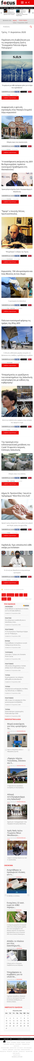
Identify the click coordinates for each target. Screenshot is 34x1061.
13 (17, 1021)
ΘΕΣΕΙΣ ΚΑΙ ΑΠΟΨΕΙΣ (25, 1049)
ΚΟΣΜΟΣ (23, 1042)
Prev (6, 750)
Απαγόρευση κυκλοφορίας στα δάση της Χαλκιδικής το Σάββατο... (16, 690)
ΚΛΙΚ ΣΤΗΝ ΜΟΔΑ (27, 1047)
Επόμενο (4, 599)
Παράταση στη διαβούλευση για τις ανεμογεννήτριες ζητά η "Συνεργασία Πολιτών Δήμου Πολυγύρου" (15, 43)
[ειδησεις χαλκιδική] (4, 1041)
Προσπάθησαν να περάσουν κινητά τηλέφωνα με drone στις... (16, 644)
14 (21, 1021)
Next (29, 750)
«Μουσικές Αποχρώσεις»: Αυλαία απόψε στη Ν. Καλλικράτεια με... (15, 667)
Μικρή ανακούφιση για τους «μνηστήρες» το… (17, 726)
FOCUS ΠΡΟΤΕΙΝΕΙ (5, 1047)
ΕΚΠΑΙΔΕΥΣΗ (9, 1051)
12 (13, 1021)
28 (21, 1026)
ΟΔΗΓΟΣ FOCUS (16, 1055)
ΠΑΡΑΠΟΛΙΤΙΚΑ (13, 1047)
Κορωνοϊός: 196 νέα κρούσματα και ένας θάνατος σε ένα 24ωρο (17, 272)
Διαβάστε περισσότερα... (10, 98)
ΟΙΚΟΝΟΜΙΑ (10, 362)
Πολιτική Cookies (26, 1037)
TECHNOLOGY (22, 1051)
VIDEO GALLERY (16, 1053)
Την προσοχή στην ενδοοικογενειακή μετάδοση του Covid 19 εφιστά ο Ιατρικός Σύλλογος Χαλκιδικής (15, 446)
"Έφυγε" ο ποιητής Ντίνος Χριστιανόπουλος (13, 212)
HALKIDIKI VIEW (29, 1051)
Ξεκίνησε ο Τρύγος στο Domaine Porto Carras (21, 11)
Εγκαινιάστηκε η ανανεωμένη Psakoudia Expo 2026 (14, 712)
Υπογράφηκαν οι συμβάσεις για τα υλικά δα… (14, 974)
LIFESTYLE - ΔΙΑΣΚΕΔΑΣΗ (8, 1049)
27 (17, 1026)
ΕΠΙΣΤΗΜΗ (15, 1051)
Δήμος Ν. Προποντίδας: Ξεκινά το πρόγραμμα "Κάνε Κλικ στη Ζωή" (16, 494)
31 (6, 1028)
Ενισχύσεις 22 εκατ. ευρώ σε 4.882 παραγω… (15, 905)
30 (28, 1026)
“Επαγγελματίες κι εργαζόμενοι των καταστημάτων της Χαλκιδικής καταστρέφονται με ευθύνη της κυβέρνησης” (17, 378)
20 (17, 1023)
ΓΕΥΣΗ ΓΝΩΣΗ (17, 1049)
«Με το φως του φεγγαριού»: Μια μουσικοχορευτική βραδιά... (15, 701)
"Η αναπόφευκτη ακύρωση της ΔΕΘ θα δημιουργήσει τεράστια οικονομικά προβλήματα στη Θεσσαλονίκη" (17, 165)
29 (24, 1026)
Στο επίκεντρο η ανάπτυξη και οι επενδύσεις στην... (15, 621)
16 (28, 1021)
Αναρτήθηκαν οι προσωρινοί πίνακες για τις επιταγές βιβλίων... (16, 610)
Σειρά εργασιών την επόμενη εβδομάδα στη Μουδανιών (14, 678)
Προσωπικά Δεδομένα (17, 1037)
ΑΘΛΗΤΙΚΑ (12, 1044)
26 (13, 1026)
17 (6, 1023)
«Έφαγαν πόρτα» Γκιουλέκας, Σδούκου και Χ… (16, 760)
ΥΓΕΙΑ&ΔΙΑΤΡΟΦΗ (26, 1044)
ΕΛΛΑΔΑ (8, 149)
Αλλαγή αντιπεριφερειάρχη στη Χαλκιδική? (16, 796)
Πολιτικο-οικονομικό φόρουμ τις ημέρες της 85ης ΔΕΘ (16, 321)
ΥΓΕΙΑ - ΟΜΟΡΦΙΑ (11, 308)
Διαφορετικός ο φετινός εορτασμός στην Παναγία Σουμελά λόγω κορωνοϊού (16, 110)
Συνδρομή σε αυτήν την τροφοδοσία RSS (14, 589)
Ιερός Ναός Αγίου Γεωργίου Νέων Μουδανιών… (14, 832)
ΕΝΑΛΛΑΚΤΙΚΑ (3, 1051)
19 (13, 1023)
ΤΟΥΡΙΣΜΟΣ (9, 652)
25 (10, 1026)
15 (24, 1021)
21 (21, 1023)
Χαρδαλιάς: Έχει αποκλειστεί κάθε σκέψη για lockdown (16, 546)
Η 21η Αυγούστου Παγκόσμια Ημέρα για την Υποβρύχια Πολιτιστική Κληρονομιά (9, 12)
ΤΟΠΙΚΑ (8, 95)
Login (26, 2)
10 (6, 1021)
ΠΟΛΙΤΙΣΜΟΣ (10, 259)
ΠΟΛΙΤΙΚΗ (9, 199)
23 (28, 1023)
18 (10, 1023)
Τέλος (9, 599)
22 (24, 1023)
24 (6, 1026)
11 (10, 1021)
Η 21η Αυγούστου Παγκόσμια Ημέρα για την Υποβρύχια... (16, 632)
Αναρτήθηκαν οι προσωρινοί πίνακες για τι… (16, 872)
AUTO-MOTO (20, 1047)
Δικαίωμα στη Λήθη (7, 1037)
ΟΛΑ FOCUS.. (16, 1046)
